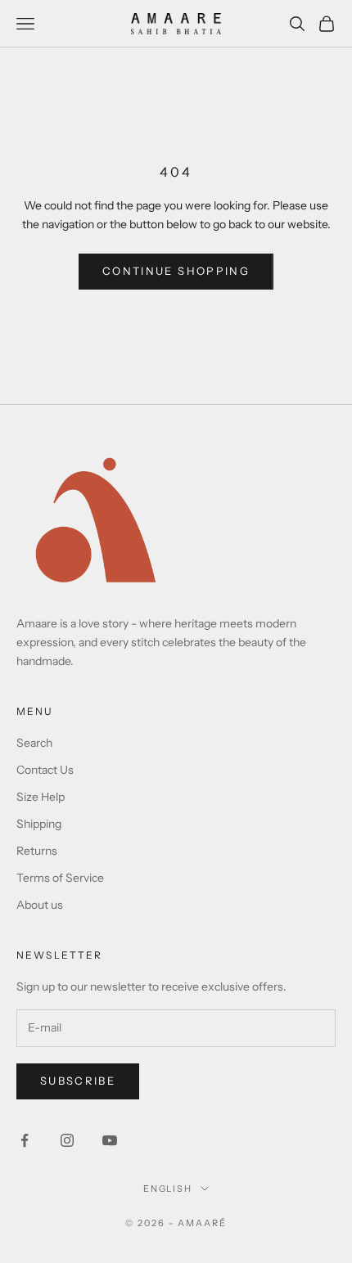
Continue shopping (176, 270)
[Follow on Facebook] (24, 1140)
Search (34, 742)
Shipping (38, 823)
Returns (36, 850)
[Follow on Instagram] (67, 1140)
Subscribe (77, 1080)
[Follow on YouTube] (110, 1140)
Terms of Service (60, 877)
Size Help (40, 796)
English (168, 1188)
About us (39, 904)
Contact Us (45, 769)
